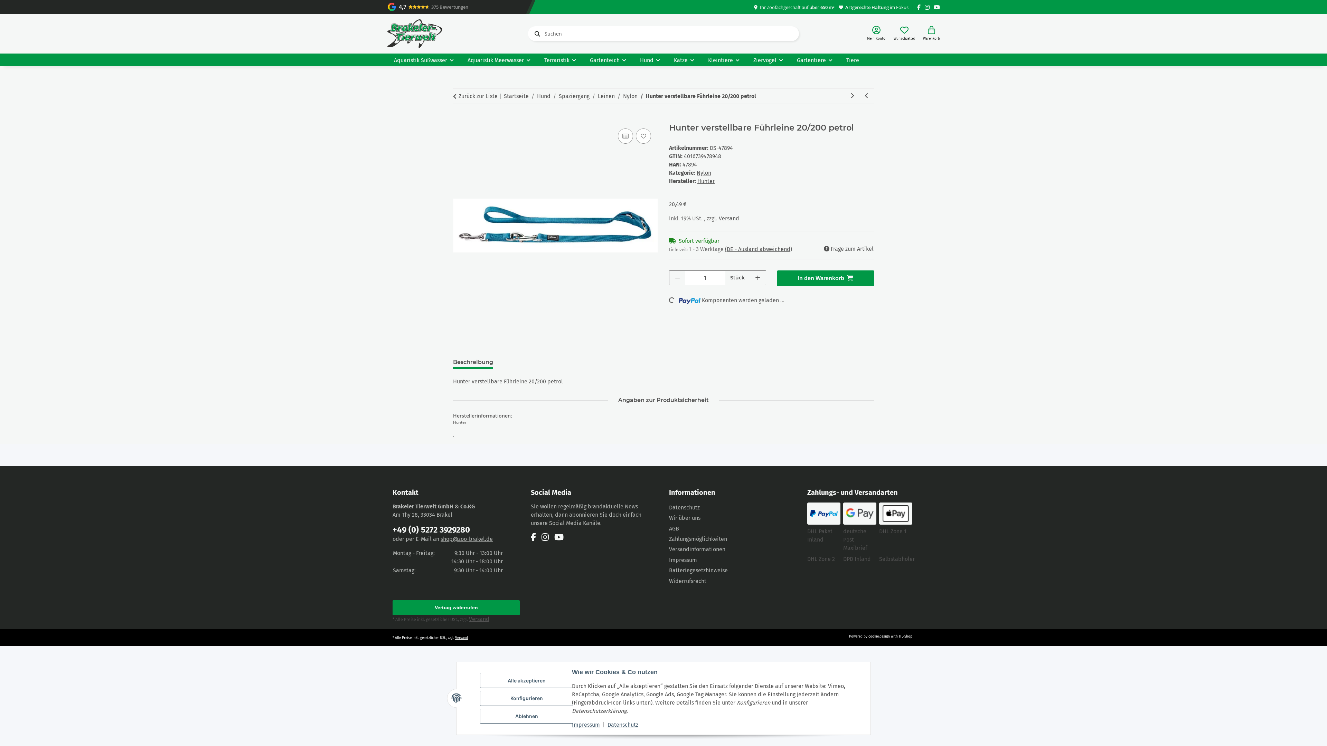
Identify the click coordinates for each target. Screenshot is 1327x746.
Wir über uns (684, 518)
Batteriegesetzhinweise (698, 570)
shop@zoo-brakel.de (467, 539)
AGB (674, 528)
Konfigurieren (526, 698)
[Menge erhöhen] (758, 278)
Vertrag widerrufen (456, 607)
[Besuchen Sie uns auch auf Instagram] (927, 7)
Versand (729, 218)
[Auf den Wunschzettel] (643, 136)
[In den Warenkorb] (458, 119)
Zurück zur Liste (478, 96)
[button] (876, 33)
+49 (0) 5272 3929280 (431, 530)
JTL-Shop (905, 636)
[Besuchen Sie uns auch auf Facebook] (919, 7)
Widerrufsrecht (687, 581)
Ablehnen (526, 716)
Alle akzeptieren (527, 680)
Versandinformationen (697, 549)
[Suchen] (536, 34)
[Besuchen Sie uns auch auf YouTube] (937, 7)
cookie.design (879, 636)
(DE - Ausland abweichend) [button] (758, 249)
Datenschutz (623, 724)
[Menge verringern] (677, 278)
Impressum (586, 724)
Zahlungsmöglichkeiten (698, 539)
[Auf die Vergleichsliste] (625, 136)
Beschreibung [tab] (473, 362)
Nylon (704, 173)
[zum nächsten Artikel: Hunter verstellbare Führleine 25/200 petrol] (852, 96)
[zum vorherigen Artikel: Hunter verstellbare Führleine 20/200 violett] (866, 96)
